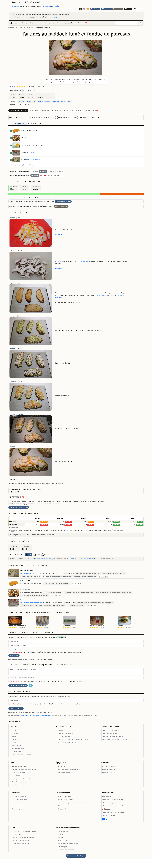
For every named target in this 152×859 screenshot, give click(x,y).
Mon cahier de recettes (66, 800)
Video (84, 117)
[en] (45, 175)
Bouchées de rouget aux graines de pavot (99, 603)
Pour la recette (14, 527)
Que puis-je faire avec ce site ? (114, 800)
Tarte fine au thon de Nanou (53, 593)
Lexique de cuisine (18, 773)
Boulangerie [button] (50, 23)
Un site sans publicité (110, 803)
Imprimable (63, 117)
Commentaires (78, 110)
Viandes (14, 736)
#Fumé (63, 101)
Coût (67, 110)
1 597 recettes (14, 6)
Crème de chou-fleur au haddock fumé (57, 583)
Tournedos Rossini (59, 605)
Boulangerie (62, 730)
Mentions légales (109, 815)
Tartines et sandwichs (42, 27)
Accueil (11, 27)
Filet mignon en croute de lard (68, 844)
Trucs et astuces (17, 752)
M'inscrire (61, 806)
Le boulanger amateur (19, 806)
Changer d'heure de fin (61, 206)
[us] (41, 175)
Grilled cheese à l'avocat (76, 605)
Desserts (15, 739)
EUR (30, 554)
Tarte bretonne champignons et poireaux (34, 595)
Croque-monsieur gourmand (30, 576)
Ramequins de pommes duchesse (85, 576)
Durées (46, 110)
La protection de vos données (113, 812)
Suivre (74, 117)
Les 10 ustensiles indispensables (69, 769)
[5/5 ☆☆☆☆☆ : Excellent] (32, 90)
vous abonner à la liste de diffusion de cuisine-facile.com (35, 715)
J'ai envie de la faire (35, 117)
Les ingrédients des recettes (21, 779)
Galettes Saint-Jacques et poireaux (114, 573)
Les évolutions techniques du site (114, 806)
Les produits (16, 776)
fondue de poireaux (34, 160)
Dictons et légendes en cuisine (68, 742)
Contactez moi (107, 9)
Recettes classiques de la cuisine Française (73, 739)
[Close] (142, 14)
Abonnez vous (118, 9)
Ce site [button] (59, 23)
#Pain (69, 101)
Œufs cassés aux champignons (120, 593)
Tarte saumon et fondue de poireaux (88, 573)
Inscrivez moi (14, 656)
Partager (128, 9)
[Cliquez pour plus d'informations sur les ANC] (64, 530)
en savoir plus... (55, 17)
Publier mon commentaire (18, 685)
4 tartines (43, 171)
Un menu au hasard (110, 733)
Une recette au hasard (111, 730)
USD (38, 554)
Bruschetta (79, 603)
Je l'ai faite (51, 117)
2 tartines (34, 171)
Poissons (15, 733)
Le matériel (61, 766)
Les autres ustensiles (65, 773)
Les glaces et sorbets (19, 797)
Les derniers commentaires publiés (24, 831)
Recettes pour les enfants (66, 733)
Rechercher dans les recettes (113, 736)
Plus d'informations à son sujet (31, 573)
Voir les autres (103, 576)
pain (32, 152)
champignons (31, 138)
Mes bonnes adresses (19, 785)
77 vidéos (56, 6)
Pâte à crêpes (62, 847)
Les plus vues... (17, 834)
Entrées (14, 730)
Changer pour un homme (119, 530)
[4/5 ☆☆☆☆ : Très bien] (30, 90)
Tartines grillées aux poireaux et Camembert (57, 576)
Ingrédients (35, 110)
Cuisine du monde (64, 736)
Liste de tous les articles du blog (23, 837)
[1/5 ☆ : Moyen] (24, 90)
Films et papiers (17, 809)
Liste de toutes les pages (20, 840)
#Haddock (56, 101)
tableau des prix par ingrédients (82, 559)
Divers (29, 27)
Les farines (15, 803)
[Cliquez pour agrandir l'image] (76, 57)
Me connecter (62, 809)
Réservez (58, 234)
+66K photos (46, 6)
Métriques (34, 175)
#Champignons (31, 101)
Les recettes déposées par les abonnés (117, 739)
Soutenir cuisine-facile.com (19, 507)
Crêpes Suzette (63, 831)
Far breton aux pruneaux (66, 850)
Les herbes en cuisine (19, 800)
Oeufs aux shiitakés (101, 593)
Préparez (58, 261)
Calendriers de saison (19, 782)
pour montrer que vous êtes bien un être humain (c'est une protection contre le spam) (47, 652)
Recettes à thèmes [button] (28, 23)
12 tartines (60, 171)
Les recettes (20, 27)
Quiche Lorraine (63, 840)
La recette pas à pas (19, 110)
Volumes (57, 175)
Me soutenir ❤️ (82, 23)
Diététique (57, 110)
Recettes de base (18, 748)
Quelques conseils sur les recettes (24, 769)
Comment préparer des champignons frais (79, 593)
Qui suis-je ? (96, 9)
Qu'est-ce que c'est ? (65, 797)
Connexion (138, 9)
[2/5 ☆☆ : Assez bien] (26, 90)
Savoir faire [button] (40, 23)
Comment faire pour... (110, 769)
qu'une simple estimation (43, 559)
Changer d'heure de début (63, 201)
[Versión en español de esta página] (88, 9)
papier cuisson (102, 295)
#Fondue (40, 101)
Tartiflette (61, 837)
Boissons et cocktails (19, 745)
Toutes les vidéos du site (20, 844)
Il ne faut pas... (108, 773)
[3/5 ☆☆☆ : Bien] (28, 90)
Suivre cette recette (16, 708)
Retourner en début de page (76, 856)
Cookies (60, 834)
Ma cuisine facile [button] (69, 23)
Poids (50, 175)
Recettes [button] (17, 23)
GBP (46, 554)
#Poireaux (48, 101)
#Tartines (21, 101)
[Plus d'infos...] (62, 175)
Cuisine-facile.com (25, 2)
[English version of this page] (84, 9)
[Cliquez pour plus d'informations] (55, 535)
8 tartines (51, 171)
